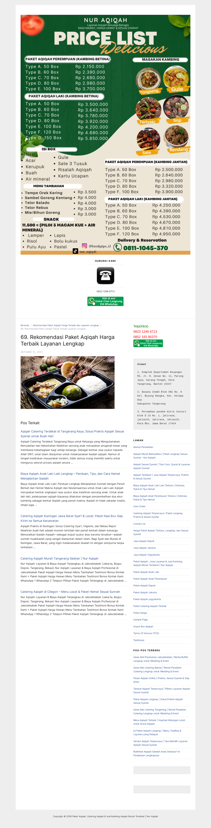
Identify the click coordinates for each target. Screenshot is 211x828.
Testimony (138, 640)
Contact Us (139, 523)
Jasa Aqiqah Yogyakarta (146, 554)
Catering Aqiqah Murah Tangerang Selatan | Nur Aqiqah (59, 558)
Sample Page (140, 619)
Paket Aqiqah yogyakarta (147, 599)
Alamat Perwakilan (143, 447)
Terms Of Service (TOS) (146, 633)
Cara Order (139, 506)
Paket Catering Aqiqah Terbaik (149, 606)
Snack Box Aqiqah (143, 626)
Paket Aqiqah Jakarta (145, 592)
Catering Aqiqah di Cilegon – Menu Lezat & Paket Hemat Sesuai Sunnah (70, 591)
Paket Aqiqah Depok (144, 585)
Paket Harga (140, 612)
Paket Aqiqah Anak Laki (146, 572)
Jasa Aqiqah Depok (143, 541)
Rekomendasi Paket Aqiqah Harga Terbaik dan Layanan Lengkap (66, 325)
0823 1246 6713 (106, 291)
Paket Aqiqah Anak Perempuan (150, 578)
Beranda (25, 325)
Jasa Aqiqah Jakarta (144, 547)
